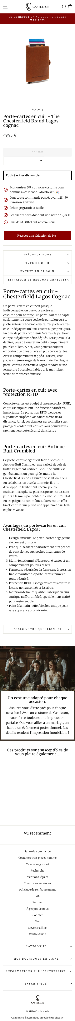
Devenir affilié (37, 927)
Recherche (37, 870)
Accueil (37, 109)
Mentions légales (37, 877)
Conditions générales (37, 883)
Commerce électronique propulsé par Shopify (37, 1017)
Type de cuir (37, 263)
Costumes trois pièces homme (37, 857)
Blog (37, 921)
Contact (37, 915)
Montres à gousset (37, 864)
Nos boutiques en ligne (36, 958)
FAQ (37, 896)
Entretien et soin (37, 271)
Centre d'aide (37, 934)
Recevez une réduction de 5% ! (37, 235)
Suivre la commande (37, 851)
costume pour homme (18, 315)
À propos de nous (38, 908)
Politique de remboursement (37, 889)
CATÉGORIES (36, 946)
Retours (37, 902)
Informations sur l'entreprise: (36, 971)
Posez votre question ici (37, 629)
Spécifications (37, 254)
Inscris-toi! (36, 983)
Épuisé (37, 152)
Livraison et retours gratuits (37, 279)
